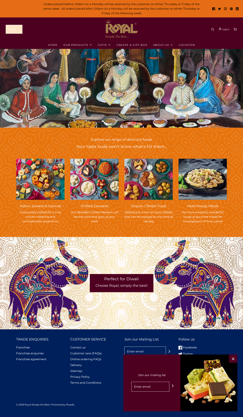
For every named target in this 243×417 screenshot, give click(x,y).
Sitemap (76, 371)
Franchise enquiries (30, 353)
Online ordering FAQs (85, 359)
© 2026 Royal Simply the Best (33, 404)
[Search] (212, 29)
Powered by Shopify (62, 404)
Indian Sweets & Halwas (40, 206)
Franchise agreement (31, 359)
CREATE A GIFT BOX (132, 44)
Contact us (77, 347)
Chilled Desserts (94, 206)
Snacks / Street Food (148, 206)
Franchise (23, 347)
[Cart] (235, 29)
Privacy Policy (80, 377)
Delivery (76, 365)
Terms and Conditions (85, 382)
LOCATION (187, 44)
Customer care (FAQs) (86, 353)
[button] (14, 29)
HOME (53, 44)
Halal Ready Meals (203, 206)
